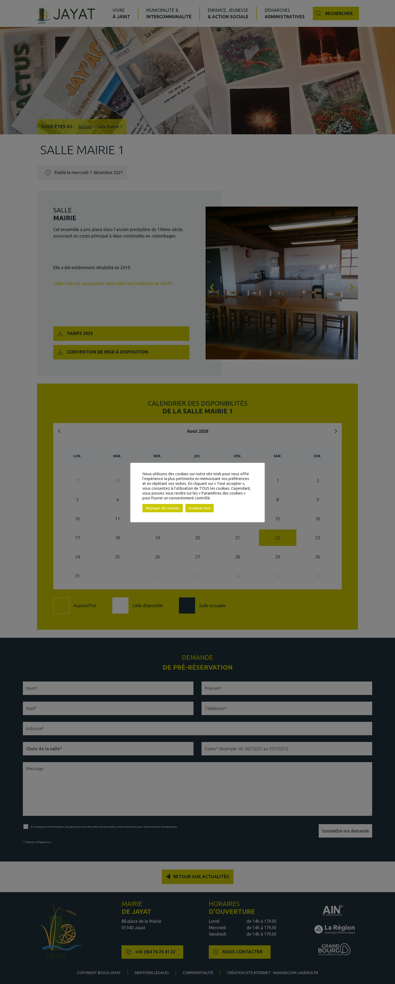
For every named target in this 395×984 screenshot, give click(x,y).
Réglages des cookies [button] (162, 508)
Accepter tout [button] (199, 508)
